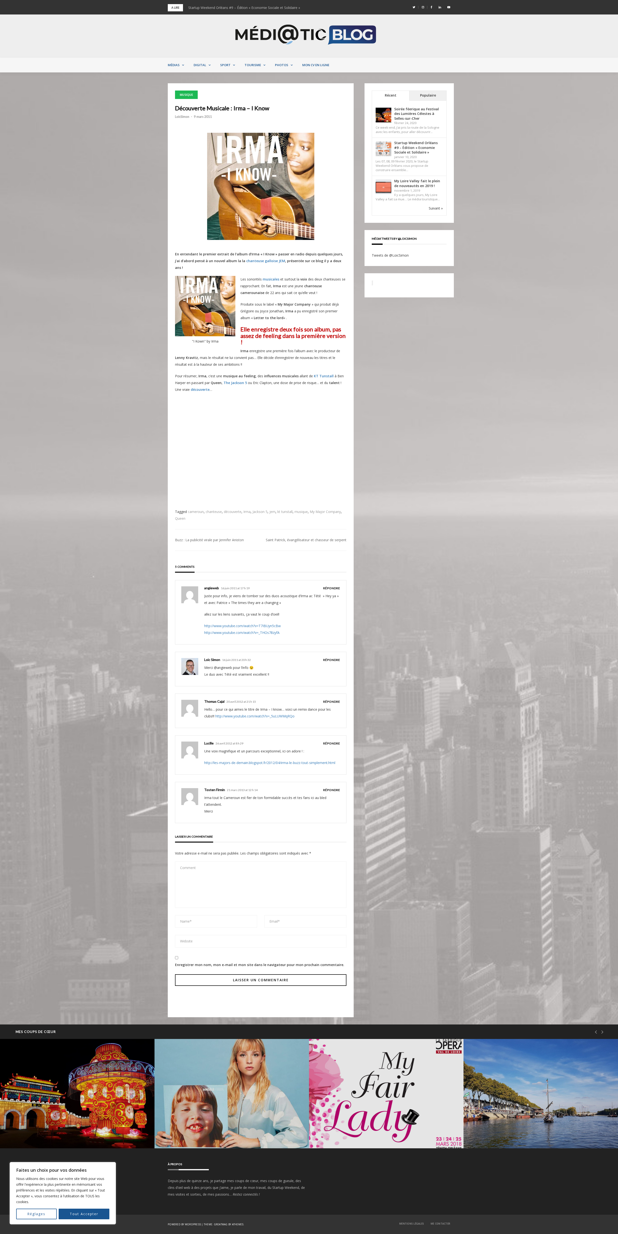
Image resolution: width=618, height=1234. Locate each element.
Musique (186, 95)
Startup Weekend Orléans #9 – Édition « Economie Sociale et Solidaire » (416, 147)
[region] (63, 1193)
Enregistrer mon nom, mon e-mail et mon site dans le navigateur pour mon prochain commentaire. (259, 964)
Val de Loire (28, 1123)
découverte (200, 389)
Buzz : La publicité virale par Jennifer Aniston (209, 540)
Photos (281, 65)
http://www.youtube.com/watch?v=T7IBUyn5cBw (242, 626)
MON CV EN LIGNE (315, 65)
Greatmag (221, 1224)
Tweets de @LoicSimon (390, 255)
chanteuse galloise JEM (265, 261)
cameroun (196, 511)
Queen (180, 518)
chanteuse (214, 511)
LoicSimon (182, 117)
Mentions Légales (411, 1223)
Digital (200, 65)
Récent (390, 95)
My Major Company (325, 511)
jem (272, 511)
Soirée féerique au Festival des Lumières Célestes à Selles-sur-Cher (240, 7)
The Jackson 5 (235, 382)
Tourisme (253, 65)
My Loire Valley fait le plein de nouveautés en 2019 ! (417, 183)
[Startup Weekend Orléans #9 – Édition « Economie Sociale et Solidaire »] (383, 149)
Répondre (331, 588)
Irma (247, 511)
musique (301, 511)
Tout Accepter (84, 1214)
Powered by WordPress (184, 1224)
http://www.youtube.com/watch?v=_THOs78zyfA (242, 632)
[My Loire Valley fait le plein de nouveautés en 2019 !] (383, 187)
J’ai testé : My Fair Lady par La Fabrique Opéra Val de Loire (376, 1136)
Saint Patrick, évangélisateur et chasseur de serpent (306, 540)
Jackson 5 (260, 511)
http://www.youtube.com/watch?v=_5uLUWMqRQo (255, 716)
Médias (174, 65)
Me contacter (440, 1223)
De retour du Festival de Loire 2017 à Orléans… (521, 1136)
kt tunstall (285, 511)
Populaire (428, 95)
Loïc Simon (212, 660)
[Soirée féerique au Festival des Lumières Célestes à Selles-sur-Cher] (383, 115)
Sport (225, 65)
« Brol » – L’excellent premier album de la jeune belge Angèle (223, 1136)
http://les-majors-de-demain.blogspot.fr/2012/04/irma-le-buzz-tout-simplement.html (269, 762)
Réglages (36, 1214)
